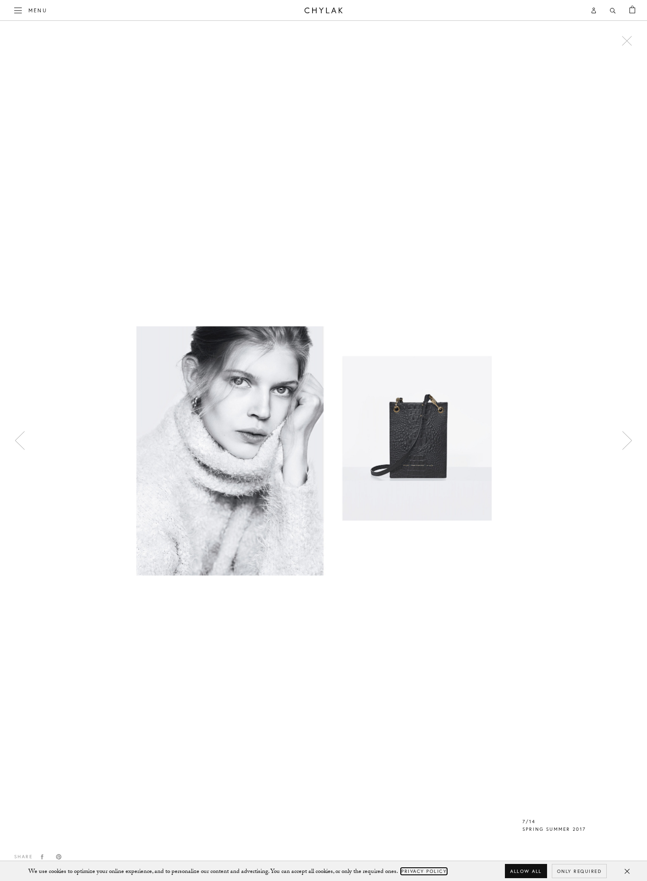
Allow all (526, 871)
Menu (37, 10)
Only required (579, 871)
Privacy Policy (424, 871)
